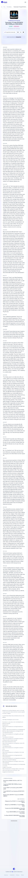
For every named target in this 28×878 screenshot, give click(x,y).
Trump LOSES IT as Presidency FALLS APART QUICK (12, 788)
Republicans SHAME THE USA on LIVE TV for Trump (12, 781)
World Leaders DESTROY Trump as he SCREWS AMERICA (13, 795)
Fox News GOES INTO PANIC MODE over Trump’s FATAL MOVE (14, 816)
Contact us (12, 875)
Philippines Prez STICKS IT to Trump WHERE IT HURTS (15, 802)
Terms (22, 875)
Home (2, 6)
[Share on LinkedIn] (23, 32)
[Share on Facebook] (18, 32)
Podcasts (5, 6)
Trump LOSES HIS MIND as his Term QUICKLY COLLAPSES (15, 812)
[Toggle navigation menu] (25, 2)
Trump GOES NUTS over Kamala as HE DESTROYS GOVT (13, 792)
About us (6, 875)
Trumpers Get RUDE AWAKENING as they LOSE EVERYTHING (15, 809)
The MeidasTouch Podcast (9, 6)
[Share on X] (21, 32)
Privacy (17, 875)
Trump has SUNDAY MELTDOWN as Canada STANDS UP (12, 785)
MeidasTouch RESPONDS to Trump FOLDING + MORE (15, 805)
